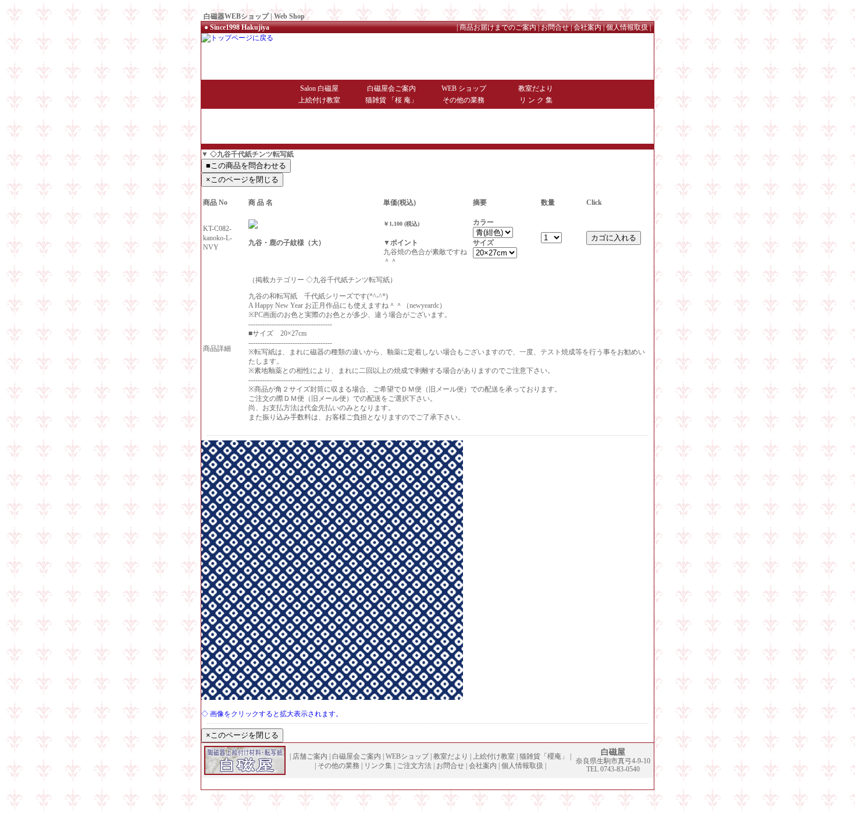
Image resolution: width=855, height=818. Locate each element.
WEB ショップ (463, 88)
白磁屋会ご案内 (391, 88)
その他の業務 (463, 100)
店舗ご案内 (310, 756)
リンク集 (378, 766)
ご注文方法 (414, 766)
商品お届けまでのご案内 (497, 27)
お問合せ (555, 27)
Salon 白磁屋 (319, 88)
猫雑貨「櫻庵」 (543, 756)
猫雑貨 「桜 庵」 (391, 100)
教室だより (535, 88)
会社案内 (587, 27)
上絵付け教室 (319, 100)
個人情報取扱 (627, 27)
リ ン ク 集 (536, 100)
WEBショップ (407, 756)
